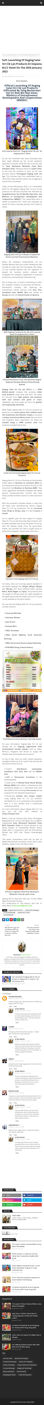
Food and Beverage (9, 912)
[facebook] (32, 1195)
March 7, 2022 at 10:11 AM (17, 1093)
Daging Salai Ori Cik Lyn (16, 910)
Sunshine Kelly (14, 1125)
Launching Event (11, 54)
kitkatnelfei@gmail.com (22, 906)
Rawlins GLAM (14, 1091)
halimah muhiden (15, 996)
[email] (11, 1195)
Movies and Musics (8, 1371)
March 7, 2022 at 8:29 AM (16, 1061)
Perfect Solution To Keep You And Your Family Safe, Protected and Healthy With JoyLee (25, 1256)
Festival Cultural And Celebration (27, 1365)
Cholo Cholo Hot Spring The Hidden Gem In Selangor (26, 1336)
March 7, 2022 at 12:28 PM (23, 1041)
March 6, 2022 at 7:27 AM (16, 998)
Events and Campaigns (32, 910)
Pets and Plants (21, 1371)
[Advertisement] (22, 27)
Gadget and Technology (24, 1368)
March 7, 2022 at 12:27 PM (23, 1073)
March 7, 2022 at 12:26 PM (23, 1107)
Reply (10, 1006)
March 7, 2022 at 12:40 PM (17, 1127)
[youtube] (32, 1204)
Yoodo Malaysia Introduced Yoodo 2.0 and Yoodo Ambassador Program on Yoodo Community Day (26, 1268)
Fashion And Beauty (9, 1365)
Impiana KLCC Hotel (23, 912)
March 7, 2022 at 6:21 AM (16, 1028)
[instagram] (11, 1200)
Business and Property (21, 1358)
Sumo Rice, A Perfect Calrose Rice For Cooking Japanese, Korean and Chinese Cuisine (25, 1316)
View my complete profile (19, 1219)
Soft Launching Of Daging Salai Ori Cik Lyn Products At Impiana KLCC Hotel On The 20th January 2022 (26, 979)
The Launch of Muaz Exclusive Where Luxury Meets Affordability (26, 1245)
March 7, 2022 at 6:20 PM (23, 1139)
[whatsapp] (11, 1204)
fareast (11, 1059)
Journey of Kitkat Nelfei (27, 1402)
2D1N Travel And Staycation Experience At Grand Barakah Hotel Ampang (26, 1279)
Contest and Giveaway (9, 1361)
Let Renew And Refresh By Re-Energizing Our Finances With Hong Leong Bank (25, 1288)
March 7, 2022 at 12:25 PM (23, 1011)
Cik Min (11, 1027)
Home (4, 54)
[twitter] (32, 1200)
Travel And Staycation (24, 1375)
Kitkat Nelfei (8, 76)
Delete (15, 1006)
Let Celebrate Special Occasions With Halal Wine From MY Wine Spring (25, 1346)
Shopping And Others (9, 1375)
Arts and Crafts (7, 1358)
